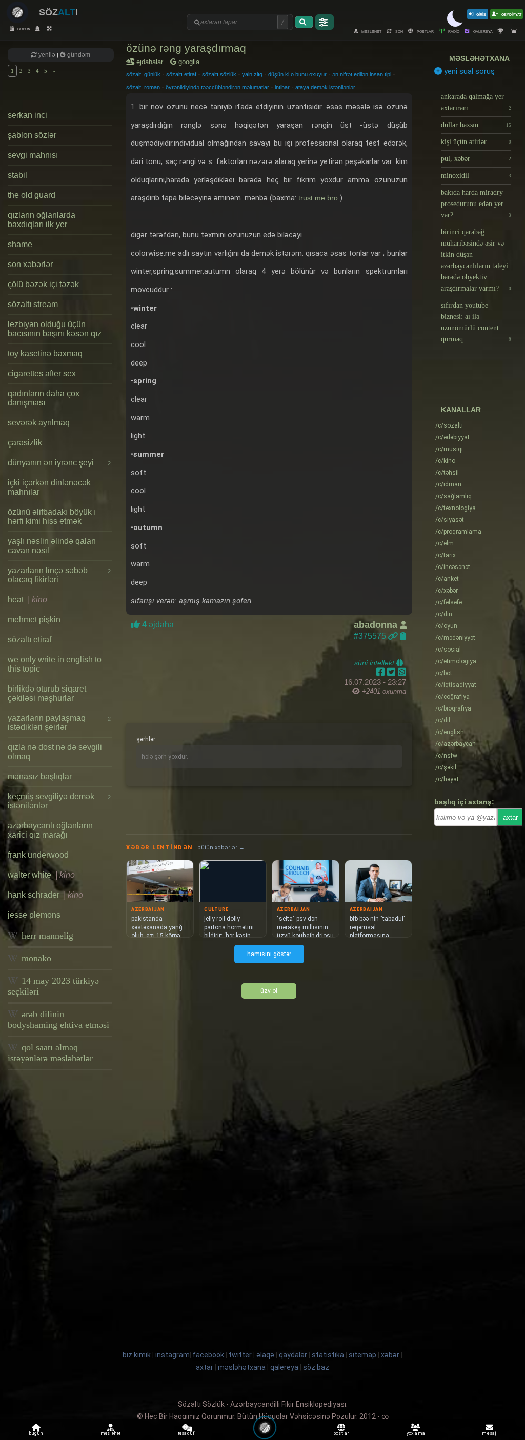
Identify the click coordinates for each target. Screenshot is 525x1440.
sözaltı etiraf (29, 639)
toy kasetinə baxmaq (45, 353)
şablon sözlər (32, 135)
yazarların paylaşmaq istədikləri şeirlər (59, 723)
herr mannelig (46, 935)
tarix (445, 555)
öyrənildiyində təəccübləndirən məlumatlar (217, 87)
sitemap (362, 1355)
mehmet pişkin (34, 619)
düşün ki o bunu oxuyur (297, 74)
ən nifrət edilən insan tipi (361, 74)
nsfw (446, 755)
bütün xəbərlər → (221, 847)
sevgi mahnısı (33, 155)
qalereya (482, 31)
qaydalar (293, 1355)
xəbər (446, 590)
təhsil (447, 472)
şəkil (445, 767)
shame (20, 244)
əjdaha (157, 624)
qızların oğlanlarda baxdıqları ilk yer (41, 220)
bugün (23, 28)
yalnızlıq (252, 74)
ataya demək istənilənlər (325, 87)
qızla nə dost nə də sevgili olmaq (55, 752)
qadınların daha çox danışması (43, 398)
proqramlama (458, 531)
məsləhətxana (479, 58)
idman (448, 484)
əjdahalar (151, 62)
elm (444, 543)
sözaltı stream (33, 304)
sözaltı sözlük (219, 74)
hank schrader (45, 894)
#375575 (371, 636)
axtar (510, 817)
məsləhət (370, 31)
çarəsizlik (25, 442)
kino (445, 460)
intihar (282, 87)
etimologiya (455, 661)
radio (453, 31)
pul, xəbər (476, 159)
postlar (425, 31)
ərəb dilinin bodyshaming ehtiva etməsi (58, 1019)
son (398, 31)
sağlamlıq (453, 496)
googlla (187, 62)
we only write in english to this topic (55, 664)
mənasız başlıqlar (40, 776)
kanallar (461, 409)
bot (443, 673)
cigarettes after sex (42, 373)
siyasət (449, 519)
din (443, 614)
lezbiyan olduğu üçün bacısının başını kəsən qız (55, 329)
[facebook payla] (381, 672)
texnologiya (455, 508)
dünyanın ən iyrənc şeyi (59, 462)
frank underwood (38, 854)
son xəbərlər (30, 264)
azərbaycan (455, 743)
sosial (448, 649)
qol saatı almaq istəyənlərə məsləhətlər (50, 1052)
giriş (481, 14)
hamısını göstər (269, 954)
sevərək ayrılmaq (39, 422)
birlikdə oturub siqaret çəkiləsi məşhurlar (47, 693)
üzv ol (268, 991)
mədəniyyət (455, 637)
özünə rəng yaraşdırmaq (186, 48)
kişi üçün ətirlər (476, 142)
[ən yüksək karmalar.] (515, 31)
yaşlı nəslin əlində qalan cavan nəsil (52, 546)
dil (442, 720)
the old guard (31, 195)
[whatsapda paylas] (402, 672)
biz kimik (137, 1355)
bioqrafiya (453, 708)
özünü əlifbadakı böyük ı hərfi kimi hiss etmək (52, 516)
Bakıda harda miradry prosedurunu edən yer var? (476, 204)
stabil (17, 175)
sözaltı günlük (143, 74)
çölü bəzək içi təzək (43, 284)
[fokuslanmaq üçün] (50, 28)
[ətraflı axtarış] (324, 22)
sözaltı (449, 425)
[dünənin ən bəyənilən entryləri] (502, 31)
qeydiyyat (510, 14)
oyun (446, 626)
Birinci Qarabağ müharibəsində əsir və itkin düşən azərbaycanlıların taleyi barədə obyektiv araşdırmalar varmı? (476, 260)
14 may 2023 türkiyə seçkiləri (53, 986)
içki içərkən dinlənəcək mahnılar (49, 487)
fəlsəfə (448, 602)
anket (447, 578)
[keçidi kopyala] (403, 636)
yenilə (47, 54)
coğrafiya (452, 696)
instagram (172, 1355)
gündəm (78, 54)
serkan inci (27, 115)
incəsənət (452, 567)
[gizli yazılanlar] (39, 28)
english (449, 732)
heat (27, 599)
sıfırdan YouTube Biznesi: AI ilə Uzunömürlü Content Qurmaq (476, 322)
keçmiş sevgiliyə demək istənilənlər (59, 801)
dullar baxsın (476, 125)
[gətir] (304, 22)
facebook (208, 1355)
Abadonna (377, 625)
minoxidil (476, 175)
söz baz (316, 1367)
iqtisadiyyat (455, 684)
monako (35, 958)
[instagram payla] (392, 672)
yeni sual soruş (468, 71)
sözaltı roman (143, 87)
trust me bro (319, 198)
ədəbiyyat (452, 437)
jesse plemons (34, 914)
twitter (240, 1355)
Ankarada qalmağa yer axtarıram (476, 102)
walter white (41, 874)
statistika (328, 1355)
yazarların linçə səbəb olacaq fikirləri (59, 575)
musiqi (449, 449)
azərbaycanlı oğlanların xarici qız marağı (50, 830)
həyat (447, 779)
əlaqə (265, 1355)
